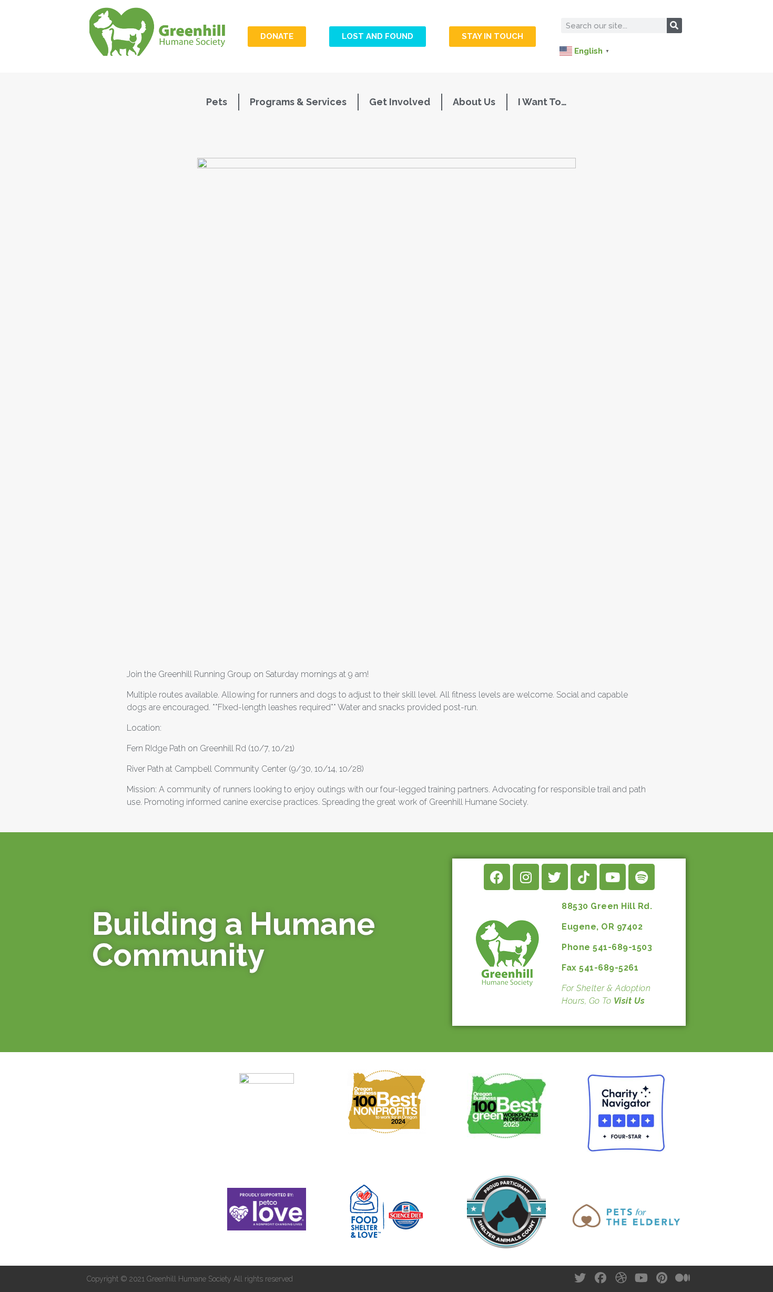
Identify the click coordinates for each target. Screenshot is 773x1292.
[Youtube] (612, 877)
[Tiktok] (584, 877)
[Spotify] (641, 877)
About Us (474, 101)
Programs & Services (298, 101)
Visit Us (629, 1001)
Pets (216, 101)
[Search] (674, 25)
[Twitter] (555, 877)
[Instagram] (526, 877)
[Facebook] (497, 877)
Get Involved (399, 101)
